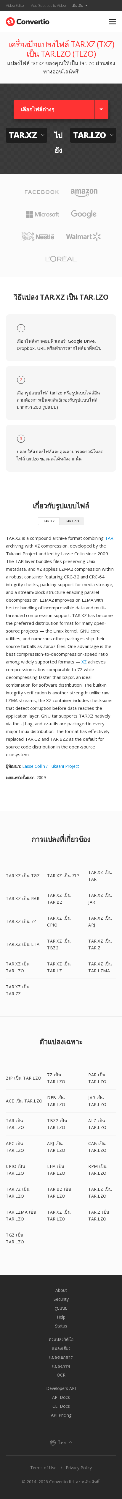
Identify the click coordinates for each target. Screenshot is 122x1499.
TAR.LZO (72, 521)
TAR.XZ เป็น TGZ (23, 875)
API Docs (61, 1397)
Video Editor (15, 5)
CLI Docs (61, 1406)
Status (61, 1326)
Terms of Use (43, 1467)
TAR (109, 538)
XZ (84, 662)
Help (61, 1317)
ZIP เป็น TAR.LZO (23, 1078)
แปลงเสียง (61, 1348)
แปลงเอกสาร (61, 1357)
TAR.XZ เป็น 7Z (21, 921)
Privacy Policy (79, 1467)
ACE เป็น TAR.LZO (24, 1101)
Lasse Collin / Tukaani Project (50, 766)
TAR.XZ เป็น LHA (22, 944)
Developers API (61, 1388)
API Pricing (61, 1415)
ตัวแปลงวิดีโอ (61, 1339)
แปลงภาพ (61, 1366)
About (61, 1290)
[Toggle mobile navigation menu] (112, 21)
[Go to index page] (27, 20)
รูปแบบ (61, 1308)
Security (61, 1299)
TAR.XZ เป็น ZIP (63, 875)
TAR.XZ (49, 521)
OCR (61, 1375)
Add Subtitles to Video (48, 5)
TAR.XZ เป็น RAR (22, 898)
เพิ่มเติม (78, 5)
